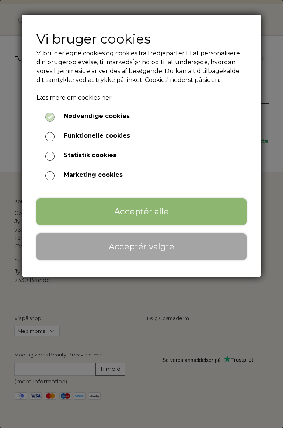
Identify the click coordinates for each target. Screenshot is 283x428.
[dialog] (141, 214)
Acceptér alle (141, 211)
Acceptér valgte (141, 246)
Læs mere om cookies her (74, 97)
